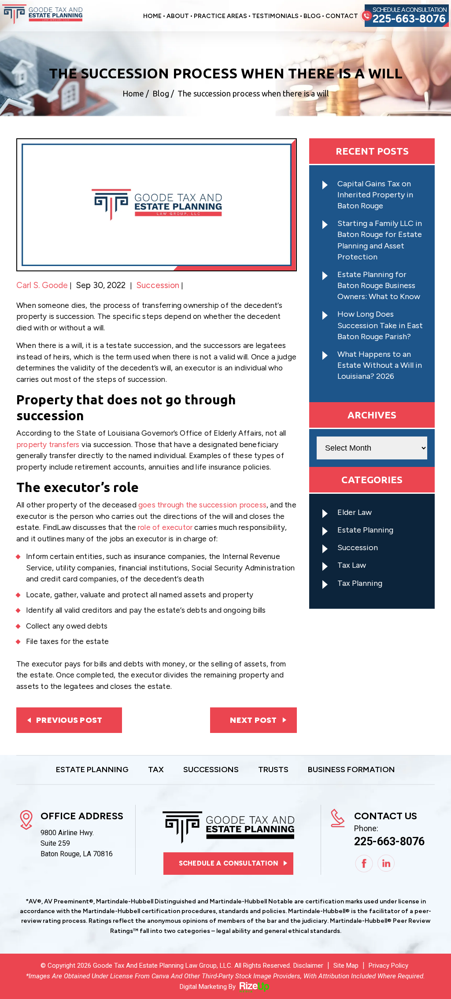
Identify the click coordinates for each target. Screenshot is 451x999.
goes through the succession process (202, 504)
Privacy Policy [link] (388, 965)
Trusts (273, 770)
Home (152, 16)
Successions (211, 770)
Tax (156, 770)
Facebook (364, 864)
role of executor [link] (165, 527)
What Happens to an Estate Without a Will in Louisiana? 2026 (379, 365)
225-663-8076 (409, 18)
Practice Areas (220, 16)
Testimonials (275, 16)
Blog (312, 16)
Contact (341, 16)
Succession (158, 285)
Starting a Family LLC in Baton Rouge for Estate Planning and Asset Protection (379, 240)
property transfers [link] (48, 444)
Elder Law (354, 512)
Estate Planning (365, 530)
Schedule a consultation (228, 863)
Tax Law (351, 565)
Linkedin (386, 864)
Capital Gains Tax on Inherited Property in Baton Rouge (375, 195)
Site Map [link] (346, 965)
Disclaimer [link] (308, 965)
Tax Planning (359, 583)
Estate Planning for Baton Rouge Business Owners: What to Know (378, 285)
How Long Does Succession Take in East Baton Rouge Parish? (380, 325)
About (177, 16)
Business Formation (351, 770)
